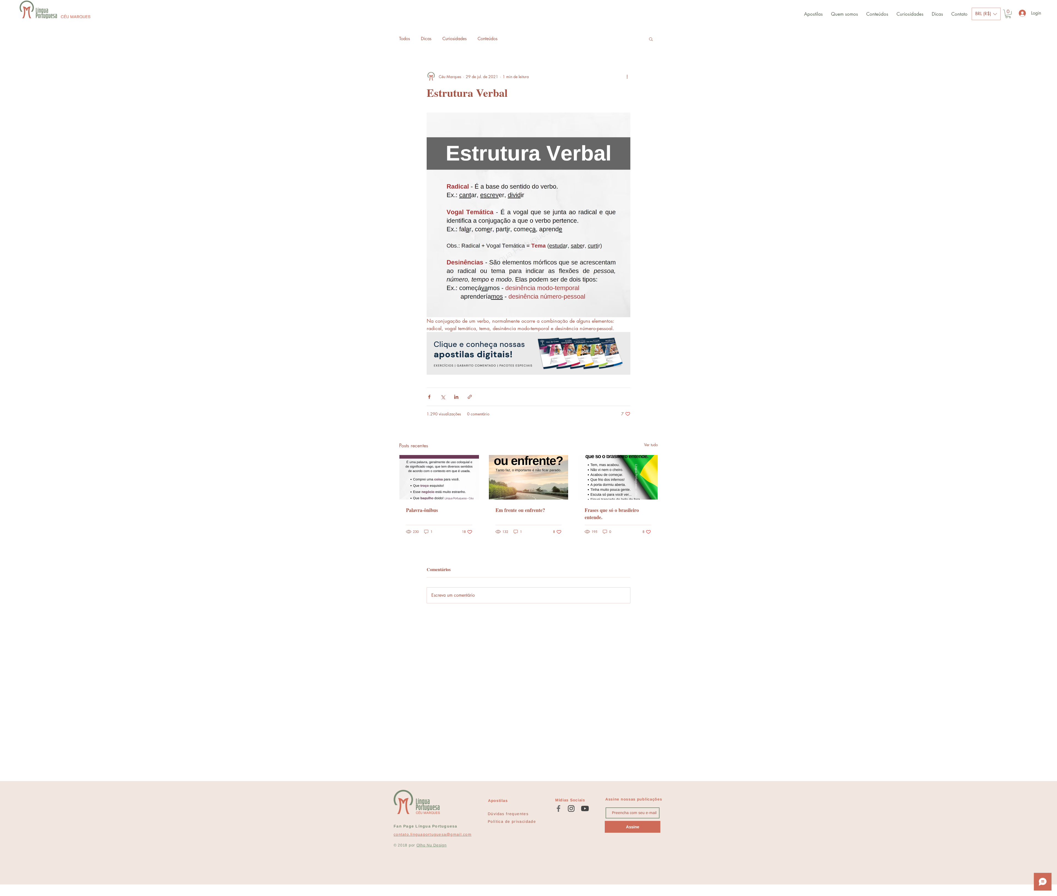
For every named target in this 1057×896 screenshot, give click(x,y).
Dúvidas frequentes (508, 814)
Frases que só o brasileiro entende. (612, 513)
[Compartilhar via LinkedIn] (456, 396)
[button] (986, 14)
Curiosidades (454, 39)
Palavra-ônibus (422, 510)
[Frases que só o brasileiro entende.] (618, 477)
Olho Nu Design (431, 845)
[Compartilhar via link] (469, 396)
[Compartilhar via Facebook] (429, 396)
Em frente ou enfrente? (520, 510)
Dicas (426, 39)
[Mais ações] (627, 76)
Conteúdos (487, 39)
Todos (404, 39)
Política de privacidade (512, 821)
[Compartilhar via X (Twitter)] (442, 396)
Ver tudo (651, 444)
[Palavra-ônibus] (439, 477)
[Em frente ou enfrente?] (528, 477)
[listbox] (986, 14)
